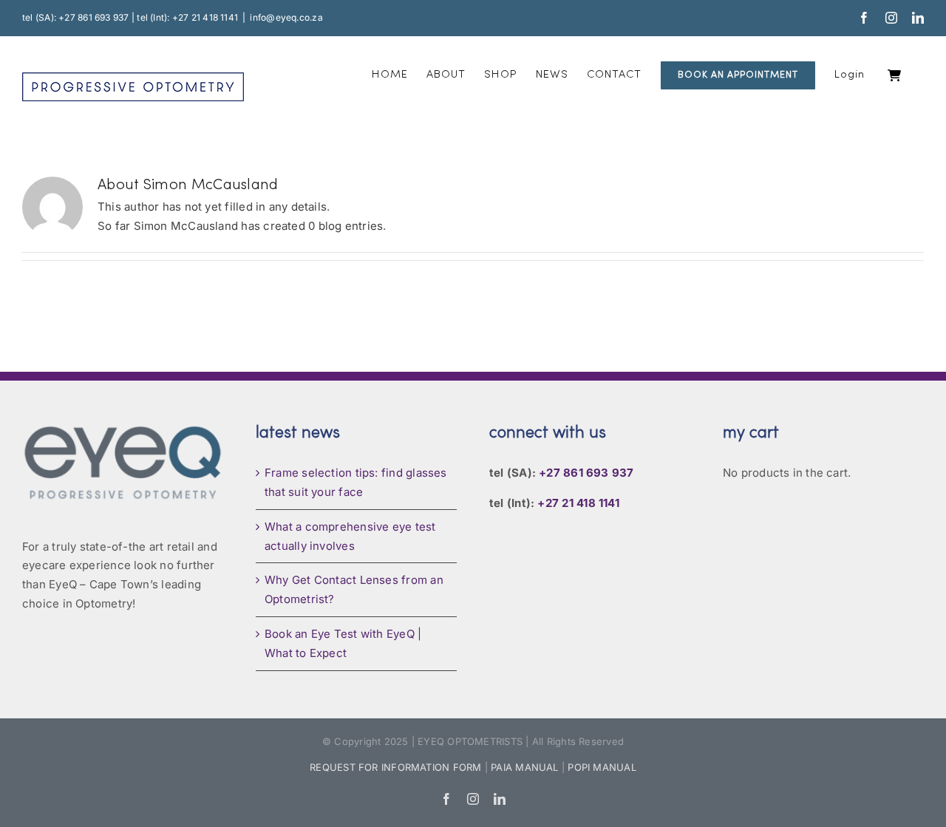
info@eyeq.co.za (286, 17)
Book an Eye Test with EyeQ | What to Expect (343, 643)
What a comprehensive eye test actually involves (350, 536)
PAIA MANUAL (524, 767)
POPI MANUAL (602, 767)
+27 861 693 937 (586, 473)
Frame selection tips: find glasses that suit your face (356, 482)
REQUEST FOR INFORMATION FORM (395, 767)
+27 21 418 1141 (578, 503)
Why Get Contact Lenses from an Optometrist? (354, 589)
